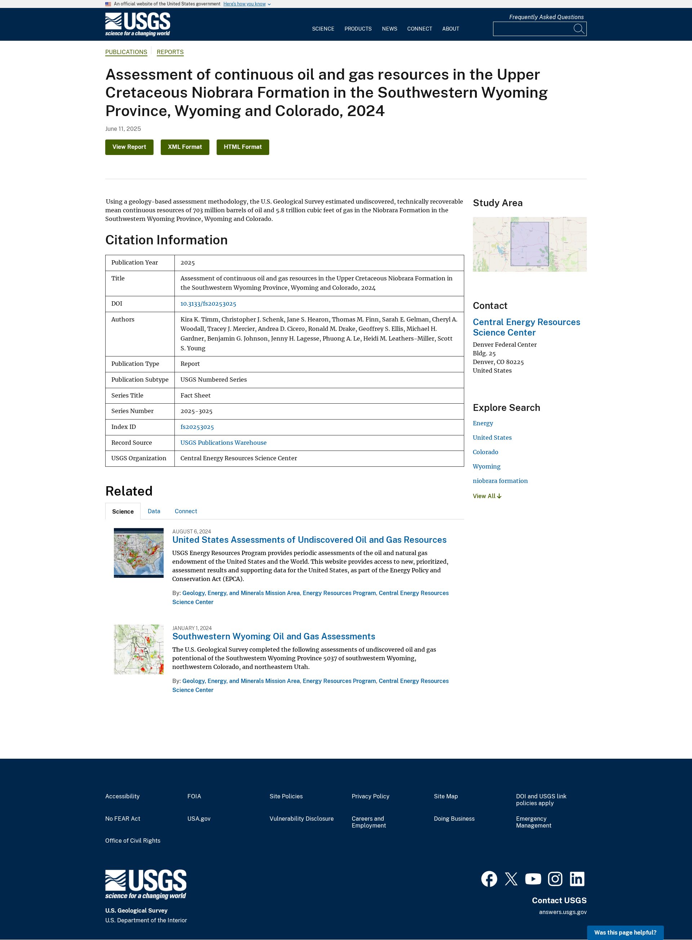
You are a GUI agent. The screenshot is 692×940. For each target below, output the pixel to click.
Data (154, 511)
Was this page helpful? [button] (625, 932)
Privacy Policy (371, 796)
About (450, 29)
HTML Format (243, 146)
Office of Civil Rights (132, 841)
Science (323, 29)
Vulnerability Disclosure (302, 819)
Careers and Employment (369, 822)
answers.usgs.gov (563, 912)
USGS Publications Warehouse (224, 442)
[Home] (137, 34)
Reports (170, 52)
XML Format (185, 146)
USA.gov (198, 819)
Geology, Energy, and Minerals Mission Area (241, 593)
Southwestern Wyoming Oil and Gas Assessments (273, 636)
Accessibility (122, 796)
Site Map (446, 796)
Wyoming (487, 466)
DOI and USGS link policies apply (541, 800)
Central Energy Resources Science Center (526, 327)
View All (485, 496)
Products (358, 29)
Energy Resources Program (339, 593)
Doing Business (454, 819)
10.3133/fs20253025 (208, 303)
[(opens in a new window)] (489, 878)
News (389, 29)
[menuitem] (323, 24)
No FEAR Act (122, 819)
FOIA (194, 796)
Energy (483, 423)
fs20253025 (197, 427)
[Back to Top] (666, 914)
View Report (129, 146)
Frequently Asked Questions (546, 17)
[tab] (123, 511)
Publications (126, 52)
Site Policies (286, 796)
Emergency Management (533, 822)
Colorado (485, 452)
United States (492, 437)
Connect (419, 29)
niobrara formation (500, 480)
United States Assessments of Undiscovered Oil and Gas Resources (309, 540)
